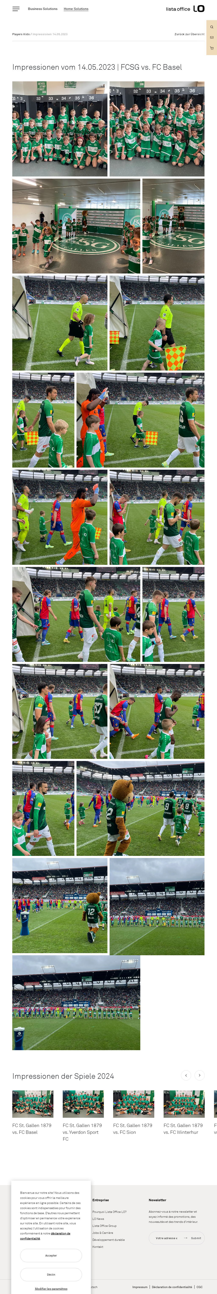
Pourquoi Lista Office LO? (109, 1211)
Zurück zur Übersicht (190, 34)
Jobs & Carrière (102, 1232)
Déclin (51, 1274)
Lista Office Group (104, 1225)
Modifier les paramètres (51, 1288)
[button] (186, 1075)
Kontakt (97, 1246)
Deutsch (91, 1287)
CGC (200, 1287)
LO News (98, 1218)
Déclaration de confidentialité (172, 1287)
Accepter (51, 1255)
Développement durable (108, 1239)
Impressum (139, 1287)
